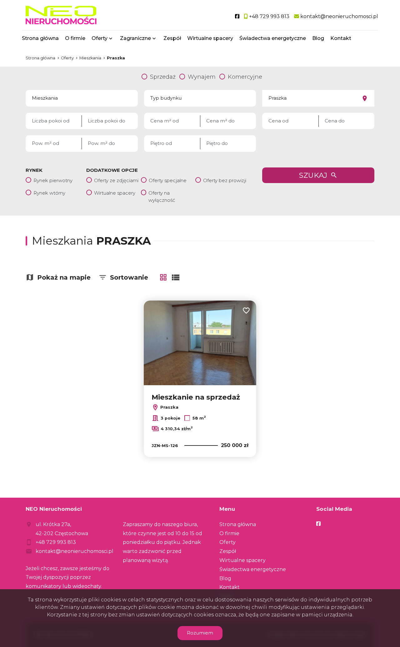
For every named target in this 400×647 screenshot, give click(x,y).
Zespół (172, 38)
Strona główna (40, 38)
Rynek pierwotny (52, 180)
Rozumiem (200, 633)
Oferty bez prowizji (224, 180)
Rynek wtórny (49, 193)
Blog (318, 38)
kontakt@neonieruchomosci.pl (74, 551)
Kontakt (340, 38)
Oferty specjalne (168, 180)
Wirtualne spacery (210, 38)
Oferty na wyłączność (161, 196)
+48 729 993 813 (56, 542)
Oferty (100, 38)
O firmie (75, 38)
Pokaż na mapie (64, 277)
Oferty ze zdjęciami (116, 180)
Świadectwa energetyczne (272, 38)
